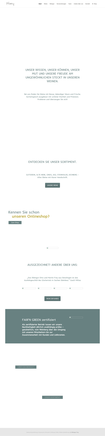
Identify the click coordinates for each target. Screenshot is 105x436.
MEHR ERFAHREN (52, 299)
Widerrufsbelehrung (64, 432)
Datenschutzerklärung (32, 432)
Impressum (41, 432)
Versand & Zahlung (50, 432)
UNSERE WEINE (52, 185)
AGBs (57, 432)
